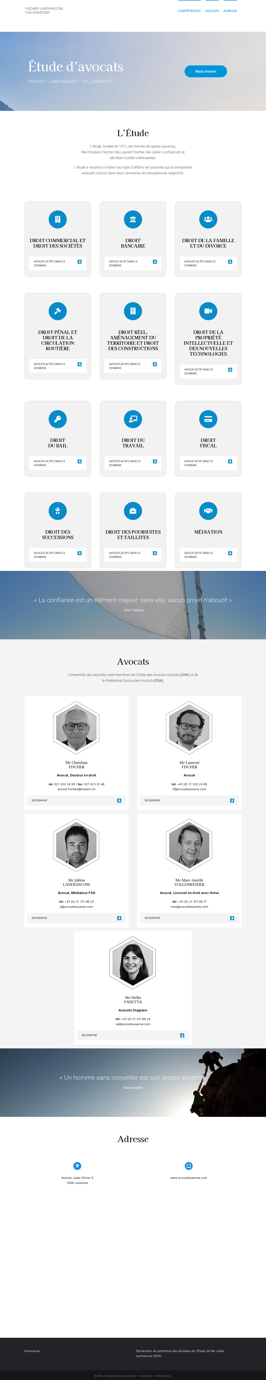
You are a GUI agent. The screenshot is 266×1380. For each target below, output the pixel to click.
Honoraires (32, 1351)
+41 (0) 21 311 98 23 (79, 901)
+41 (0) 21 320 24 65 (192, 784)
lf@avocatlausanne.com (189, 789)
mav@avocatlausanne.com (189, 906)
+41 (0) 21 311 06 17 (192, 901)
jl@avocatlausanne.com (76, 906)
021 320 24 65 (64, 784)
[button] (57, 263)
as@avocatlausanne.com (133, 1024)
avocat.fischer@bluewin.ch (77, 789)
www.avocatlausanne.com (188, 1178)
